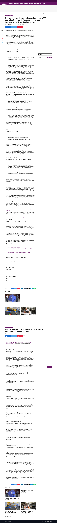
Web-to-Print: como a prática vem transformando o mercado (27, 316)
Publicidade (11, 3)
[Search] (55, 1)
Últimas (47, 3)
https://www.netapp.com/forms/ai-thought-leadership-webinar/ (20, 217)
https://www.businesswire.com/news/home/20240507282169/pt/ (17, 262)
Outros (43, 3)
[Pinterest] (2, 38)
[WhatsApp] (2, 44)
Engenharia (31, 3)
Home (42, 521)
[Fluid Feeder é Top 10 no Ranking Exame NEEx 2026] (12, 298)
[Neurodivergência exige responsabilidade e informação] (12, 311)
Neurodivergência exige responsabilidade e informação (10, 316)
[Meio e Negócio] (4, 3)
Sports (45, 521)
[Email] (2, 40)
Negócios (26, 3)
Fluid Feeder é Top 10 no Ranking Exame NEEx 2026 (12, 303)
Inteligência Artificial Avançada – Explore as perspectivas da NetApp (19, 252)
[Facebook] (2, 33)
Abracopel (12, 343)
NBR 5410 (25, 364)
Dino (8, 24)
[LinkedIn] (2, 37)
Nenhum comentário (17, 24)
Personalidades (16, 3)
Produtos (21, 3)
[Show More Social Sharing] (24, 27)
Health (48, 521)
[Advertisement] (28, 8)
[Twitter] (2, 35)
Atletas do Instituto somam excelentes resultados (28, 295)
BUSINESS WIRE (11, 285)
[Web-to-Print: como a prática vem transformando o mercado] (28, 311)
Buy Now (51, 521)
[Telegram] (2, 42)
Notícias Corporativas (37, 3)
